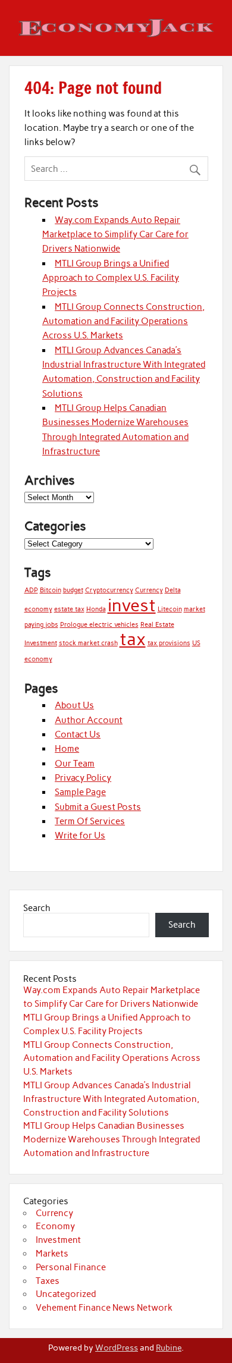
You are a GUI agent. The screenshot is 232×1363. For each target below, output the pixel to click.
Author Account (89, 720)
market (194, 609)
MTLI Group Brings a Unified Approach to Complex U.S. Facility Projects (110, 278)
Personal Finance (71, 1267)
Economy (55, 1226)
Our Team (75, 763)
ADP (31, 590)
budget (73, 590)
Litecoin (170, 609)
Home (67, 748)
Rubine (168, 1347)
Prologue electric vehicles (99, 625)
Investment (58, 1240)
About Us (74, 705)
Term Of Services (90, 821)
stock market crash (88, 643)
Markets (52, 1253)
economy (38, 609)
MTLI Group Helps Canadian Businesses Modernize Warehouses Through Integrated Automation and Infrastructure (111, 1139)
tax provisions (169, 643)
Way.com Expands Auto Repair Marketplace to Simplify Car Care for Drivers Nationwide (115, 235)
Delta (173, 590)
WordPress (116, 1347)
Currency (149, 590)
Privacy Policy (83, 777)
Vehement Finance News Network (104, 1307)
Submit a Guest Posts (98, 807)
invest (132, 605)
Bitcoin (50, 590)
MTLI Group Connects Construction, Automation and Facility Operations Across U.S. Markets (123, 321)
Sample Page (80, 792)
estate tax (69, 609)
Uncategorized (66, 1294)
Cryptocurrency (109, 590)
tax (133, 639)
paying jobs (41, 625)
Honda (96, 609)
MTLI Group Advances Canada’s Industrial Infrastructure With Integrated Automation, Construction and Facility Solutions (111, 1099)
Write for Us (80, 835)
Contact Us (78, 734)
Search (37, 908)
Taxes (47, 1281)
